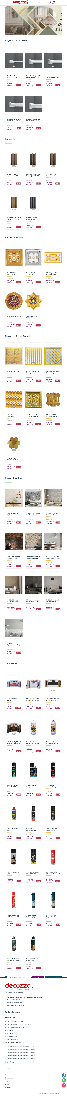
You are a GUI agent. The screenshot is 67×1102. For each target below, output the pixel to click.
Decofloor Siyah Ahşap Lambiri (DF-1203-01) (32, 218)
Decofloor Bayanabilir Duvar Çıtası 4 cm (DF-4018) (33, 76)
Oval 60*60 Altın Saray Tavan (14, 316)
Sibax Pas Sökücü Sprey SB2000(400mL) (32, 786)
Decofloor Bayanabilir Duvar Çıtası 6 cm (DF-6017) (33, 119)
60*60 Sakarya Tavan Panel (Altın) (52, 372)
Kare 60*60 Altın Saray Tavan (12, 273)
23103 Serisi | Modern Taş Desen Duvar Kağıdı (52, 514)
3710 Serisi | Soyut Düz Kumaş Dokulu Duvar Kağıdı (12, 600)
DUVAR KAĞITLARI (11, 1036)
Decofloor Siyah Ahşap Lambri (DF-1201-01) (13, 175)
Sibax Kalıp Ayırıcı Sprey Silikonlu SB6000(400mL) (51, 829)
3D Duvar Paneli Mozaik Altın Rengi (12, 458)
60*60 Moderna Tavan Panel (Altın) (33, 372)
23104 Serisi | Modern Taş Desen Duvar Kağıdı (13, 557)
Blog (7, 1084)
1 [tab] (9, 32)
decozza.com (45, 1093)
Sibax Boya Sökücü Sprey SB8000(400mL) (13, 872)
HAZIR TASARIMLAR (12, 1039)
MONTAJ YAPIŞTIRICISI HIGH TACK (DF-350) (14, 742)
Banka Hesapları (10, 1078)
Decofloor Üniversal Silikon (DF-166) (52, 699)
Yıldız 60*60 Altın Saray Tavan (31, 316)
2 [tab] (11, 32)
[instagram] (64, 1085)
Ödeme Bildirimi (10, 1075)
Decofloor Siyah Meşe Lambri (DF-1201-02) (33, 175)
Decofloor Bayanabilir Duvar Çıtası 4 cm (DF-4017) (14, 119)
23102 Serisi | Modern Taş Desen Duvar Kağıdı (33, 514)
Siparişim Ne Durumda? (12, 1072)
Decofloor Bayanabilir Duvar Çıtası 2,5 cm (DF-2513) (14, 76)
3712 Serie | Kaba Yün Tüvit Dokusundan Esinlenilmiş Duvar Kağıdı (52, 600)
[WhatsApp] (64, 1080)
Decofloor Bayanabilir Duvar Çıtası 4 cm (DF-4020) (53, 76)
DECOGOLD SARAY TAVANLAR (15, 1021)
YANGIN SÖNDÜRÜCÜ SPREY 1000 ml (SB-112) (13, 916)
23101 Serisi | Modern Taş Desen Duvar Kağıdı (13, 514)
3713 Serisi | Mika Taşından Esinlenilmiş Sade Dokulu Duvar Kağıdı (13, 644)
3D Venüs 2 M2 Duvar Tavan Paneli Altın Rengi (52, 415)
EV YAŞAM (9, 1030)
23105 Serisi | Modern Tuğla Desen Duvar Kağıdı (33, 557)
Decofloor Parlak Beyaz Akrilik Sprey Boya (32, 742)
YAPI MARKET (10, 1033)
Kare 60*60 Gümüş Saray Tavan (32, 273)
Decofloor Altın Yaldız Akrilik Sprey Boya (53, 742)
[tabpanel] (33, 20)
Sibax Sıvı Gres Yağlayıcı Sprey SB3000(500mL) (51, 786)
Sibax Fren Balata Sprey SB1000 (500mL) (12, 786)
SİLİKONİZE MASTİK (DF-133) (13, 699)
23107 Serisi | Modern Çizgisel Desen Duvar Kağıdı (52, 557)
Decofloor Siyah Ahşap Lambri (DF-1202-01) (52, 175)
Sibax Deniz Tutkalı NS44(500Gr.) (32, 959)
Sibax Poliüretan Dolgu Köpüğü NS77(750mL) (51, 916)
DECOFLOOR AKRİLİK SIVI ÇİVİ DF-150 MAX (33, 699)
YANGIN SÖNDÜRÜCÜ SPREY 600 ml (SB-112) (53, 872)
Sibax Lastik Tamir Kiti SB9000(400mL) (33, 872)
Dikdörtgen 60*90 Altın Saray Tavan (52, 273)
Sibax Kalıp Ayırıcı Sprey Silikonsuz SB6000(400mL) (32, 829)
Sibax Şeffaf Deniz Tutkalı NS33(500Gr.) (13, 959)
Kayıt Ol (8, 1066)
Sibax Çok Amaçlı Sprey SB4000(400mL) (12, 829)
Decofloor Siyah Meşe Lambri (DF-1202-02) (14, 218)
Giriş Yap (8, 1069)
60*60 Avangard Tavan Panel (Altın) (32, 415)
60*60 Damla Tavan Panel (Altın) (13, 415)
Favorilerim (9, 1081)
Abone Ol (38, 977)
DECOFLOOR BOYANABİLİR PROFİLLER (17, 1027)
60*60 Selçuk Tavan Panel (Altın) (13, 372)
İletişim (8, 1087)
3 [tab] (12, 32)
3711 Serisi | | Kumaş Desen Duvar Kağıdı (32, 600)
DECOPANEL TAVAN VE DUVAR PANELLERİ (18, 1024)
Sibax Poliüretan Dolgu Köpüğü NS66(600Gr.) (31, 916)
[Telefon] (64, 1075)
